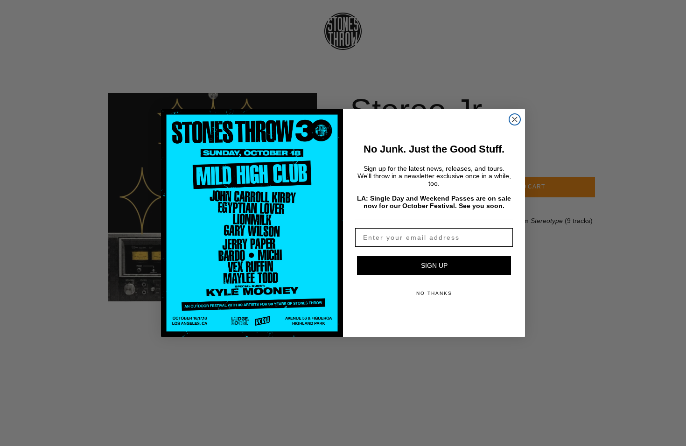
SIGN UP (434, 265)
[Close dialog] (514, 119)
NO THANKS (434, 293)
